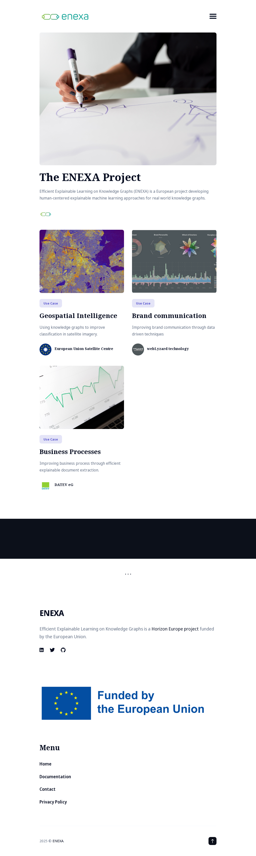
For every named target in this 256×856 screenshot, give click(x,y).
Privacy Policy (53, 802)
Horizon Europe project (175, 629)
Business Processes (70, 451)
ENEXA (58, 840)
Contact (48, 789)
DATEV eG (63, 485)
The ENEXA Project (90, 177)
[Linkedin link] (42, 650)
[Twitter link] (52, 650)
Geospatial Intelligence (78, 315)
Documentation (55, 777)
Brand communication (169, 315)
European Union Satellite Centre (83, 349)
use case (51, 303)
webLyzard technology (168, 349)
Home (46, 764)
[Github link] (63, 650)
